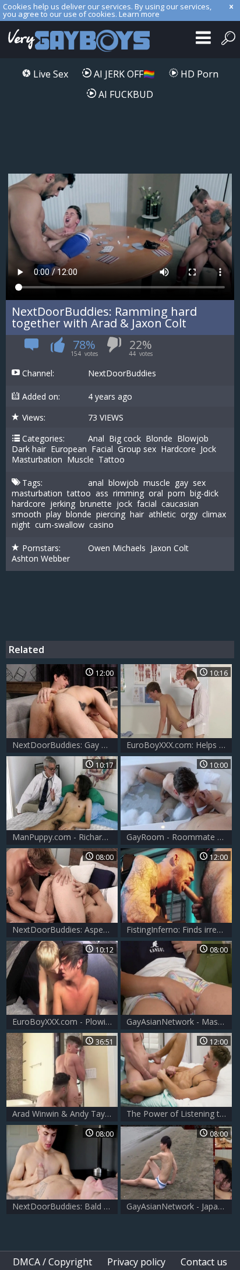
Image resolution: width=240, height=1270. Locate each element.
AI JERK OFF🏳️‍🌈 (123, 74)
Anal (96, 439)
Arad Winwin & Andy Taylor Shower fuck (65, 1113)
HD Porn (198, 74)
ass (102, 493)
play (53, 514)
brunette (96, 504)
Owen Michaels (117, 548)
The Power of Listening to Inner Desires (179, 1113)
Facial (102, 449)
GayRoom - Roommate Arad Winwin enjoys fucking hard (179, 836)
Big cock (125, 439)
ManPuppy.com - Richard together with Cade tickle (65, 836)
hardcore (28, 504)
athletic (162, 514)
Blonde (159, 439)
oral (156, 493)
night (21, 525)
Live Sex (49, 74)
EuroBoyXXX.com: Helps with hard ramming (179, 744)
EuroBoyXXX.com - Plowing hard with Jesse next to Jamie (65, 1021)
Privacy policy (136, 1262)
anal (96, 483)
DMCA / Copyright (52, 1262)
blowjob (123, 483)
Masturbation (37, 460)
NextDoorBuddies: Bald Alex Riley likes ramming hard (65, 1206)
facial (147, 504)
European (69, 449)
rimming (128, 493)
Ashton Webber (41, 559)
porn (176, 493)
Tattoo (111, 460)
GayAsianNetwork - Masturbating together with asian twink (179, 1021)
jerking (62, 504)
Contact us (204, 1262)
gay (181, 483)
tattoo (79, 493)
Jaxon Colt (169, 548)
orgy (189, 514)
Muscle (80, 460)
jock (124, 504)
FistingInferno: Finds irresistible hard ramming (179, 929)
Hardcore (178, 449)
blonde (78, 514)
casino (101, 525)
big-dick (204, 493)
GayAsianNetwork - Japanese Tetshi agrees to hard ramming (179, 1206)
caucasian (180, 504)
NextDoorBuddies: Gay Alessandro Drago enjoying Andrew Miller (65, 744)
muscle (156, 483)
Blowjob (193, 439)
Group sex (137, 449)
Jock (208, 449)
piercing (110, 514)
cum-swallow (59, 525)
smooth (26, 514)
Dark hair (29, 449)
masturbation (37, 493)
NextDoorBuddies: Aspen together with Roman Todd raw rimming (65, 929)
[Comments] (31, 348)
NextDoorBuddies (122, 373)
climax (214, 514)
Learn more (139, 14)
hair (137, 514)
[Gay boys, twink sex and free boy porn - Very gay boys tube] (77, 39)
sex (199, 483)
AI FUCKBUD (124, 94)
